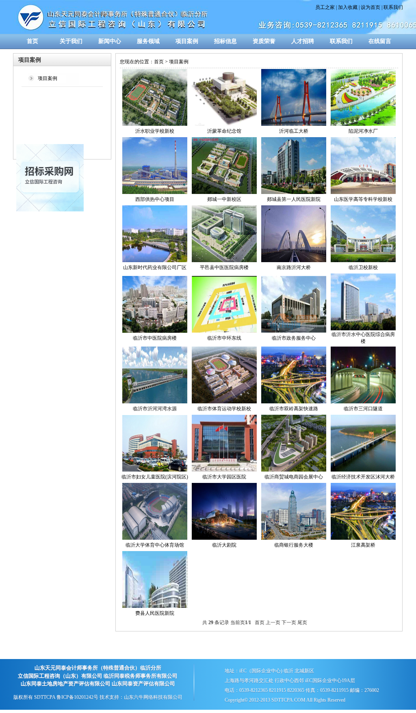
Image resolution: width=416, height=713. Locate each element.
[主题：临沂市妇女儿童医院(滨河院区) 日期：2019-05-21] (154, 470)
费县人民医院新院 (154, 613)
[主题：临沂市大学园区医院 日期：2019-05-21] (224, 470)
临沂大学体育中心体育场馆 (155, 545)
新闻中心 (109, 41)
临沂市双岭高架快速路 (293, 408)
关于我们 (71, 41)
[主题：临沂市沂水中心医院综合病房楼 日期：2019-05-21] (363, 329)
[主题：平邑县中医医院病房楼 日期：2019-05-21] (224, 260)
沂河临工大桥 (293, 131)
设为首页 (370, 7)
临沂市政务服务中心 (294, 338)
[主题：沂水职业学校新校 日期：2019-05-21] (154, 124)
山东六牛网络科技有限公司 (153, 697)
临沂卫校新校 (363, 267)
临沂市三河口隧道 (363, 408)
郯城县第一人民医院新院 (294, 199)
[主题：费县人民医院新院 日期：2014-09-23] (154, 606)
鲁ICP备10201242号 (77, 697)
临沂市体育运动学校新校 (224, 408)
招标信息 (225, 41)
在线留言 (379, 41)
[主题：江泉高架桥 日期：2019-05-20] (363, 538)
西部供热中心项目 (154, 199)
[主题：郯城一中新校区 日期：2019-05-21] (224, 192)
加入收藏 (348, 7)
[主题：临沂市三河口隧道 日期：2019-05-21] (363, 402)
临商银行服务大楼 (293, 545)
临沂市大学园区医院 (224, 477)
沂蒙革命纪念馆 (224, 131)
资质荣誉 (264, 41)
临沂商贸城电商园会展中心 (293, 477)
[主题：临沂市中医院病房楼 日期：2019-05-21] (154, 331)
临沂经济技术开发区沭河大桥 (363, 477)
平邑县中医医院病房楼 (224, 267)
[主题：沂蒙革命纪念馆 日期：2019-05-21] (224, 124)
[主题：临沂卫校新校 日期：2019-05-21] (363, 260)
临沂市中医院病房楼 (155, 338)
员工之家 (325, 7)
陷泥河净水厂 (363, 131)
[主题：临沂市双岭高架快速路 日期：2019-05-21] (293, 402)
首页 (32, 41)
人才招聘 (302, 41)
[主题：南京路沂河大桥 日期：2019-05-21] (293, 260)
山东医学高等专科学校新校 (363, 199)
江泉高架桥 (363, 545)
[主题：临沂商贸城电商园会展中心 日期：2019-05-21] (293, 470)
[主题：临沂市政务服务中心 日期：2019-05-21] (293, 331)
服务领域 (148, 41)
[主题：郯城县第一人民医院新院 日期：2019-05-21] (293, 192)
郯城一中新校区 (224, 199)
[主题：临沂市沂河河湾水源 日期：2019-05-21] (154, 402)
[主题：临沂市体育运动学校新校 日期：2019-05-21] (224, 402)
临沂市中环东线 (224, 338)
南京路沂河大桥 (294, 267)
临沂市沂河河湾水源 (155, 408)
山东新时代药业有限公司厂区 (154, 267)
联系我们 (393, 7)
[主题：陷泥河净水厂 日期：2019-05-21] (363, 124)
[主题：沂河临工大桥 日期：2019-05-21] (293, 124)
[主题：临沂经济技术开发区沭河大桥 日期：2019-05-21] (363, 470)
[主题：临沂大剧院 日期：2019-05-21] (224, 538)
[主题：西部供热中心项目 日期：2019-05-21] (154, 192)
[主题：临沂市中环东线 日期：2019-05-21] (224, 331)
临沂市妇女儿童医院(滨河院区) (154, 477)
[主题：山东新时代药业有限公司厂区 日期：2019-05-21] (154, 260)
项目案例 (187, 41)
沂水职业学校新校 (154, 131)
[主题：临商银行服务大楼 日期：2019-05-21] (293, 538)
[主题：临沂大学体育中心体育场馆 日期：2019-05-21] (154, 538)
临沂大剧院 (224, 545)
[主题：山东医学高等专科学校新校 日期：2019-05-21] (363, 192)
